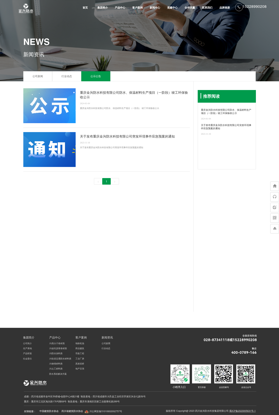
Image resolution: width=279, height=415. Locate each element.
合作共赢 (190, 7)
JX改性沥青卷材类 (58, 348)
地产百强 (79, 368)
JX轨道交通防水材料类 (60, 358)
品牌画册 (224, 7)
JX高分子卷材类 (57, 343)
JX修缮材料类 (56, 363)
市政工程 (79, 353)
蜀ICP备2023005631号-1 (242, 410)
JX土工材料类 (56, 368)
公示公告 (95, 76)
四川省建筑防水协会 (72, 411)
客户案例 (137, 7)
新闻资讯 (107, 337)
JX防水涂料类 (56, 353)
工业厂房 (79, 358)
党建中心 (172, 7)
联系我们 (207, 7)
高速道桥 (79, 363)
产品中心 (120, 7)
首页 (85, 7)
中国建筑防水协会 (49, 411)
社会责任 (27, 358)
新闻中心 (155, 7)
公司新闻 (37, 76)
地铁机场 (79, 343)
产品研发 (27, 353)
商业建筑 (79, 348)
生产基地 (27, 348)
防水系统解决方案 (58, 374)
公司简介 (27, 343)
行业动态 (66, 76)
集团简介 (102, 7)
